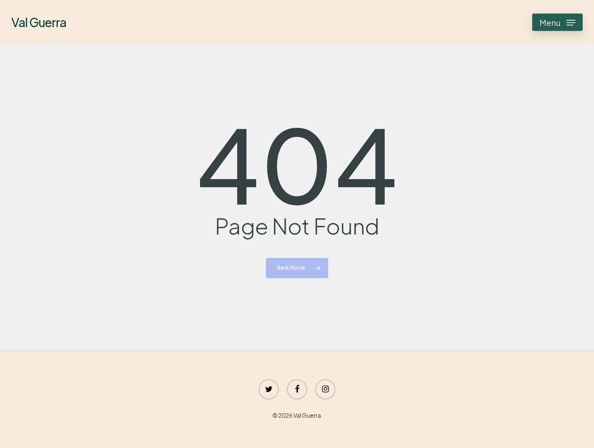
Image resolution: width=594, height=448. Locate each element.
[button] (557, 22)
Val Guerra (38, 22)
